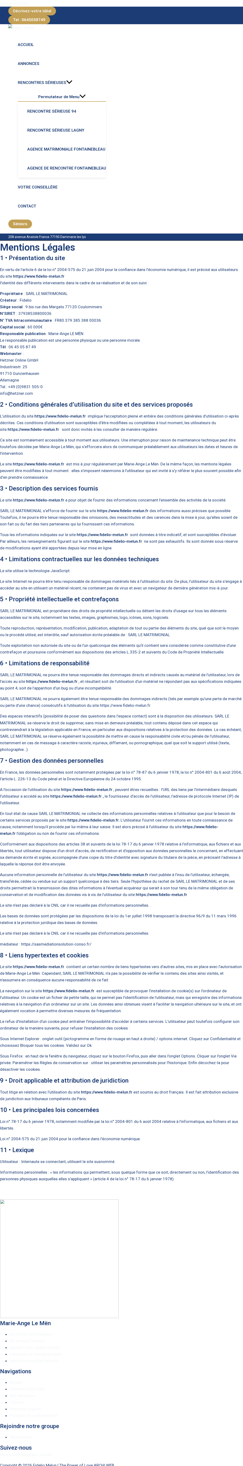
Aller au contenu (14, 3)
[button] (32, 11)
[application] (69, 82)
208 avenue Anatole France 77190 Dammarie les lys (47, 237)
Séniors (20, 223)
